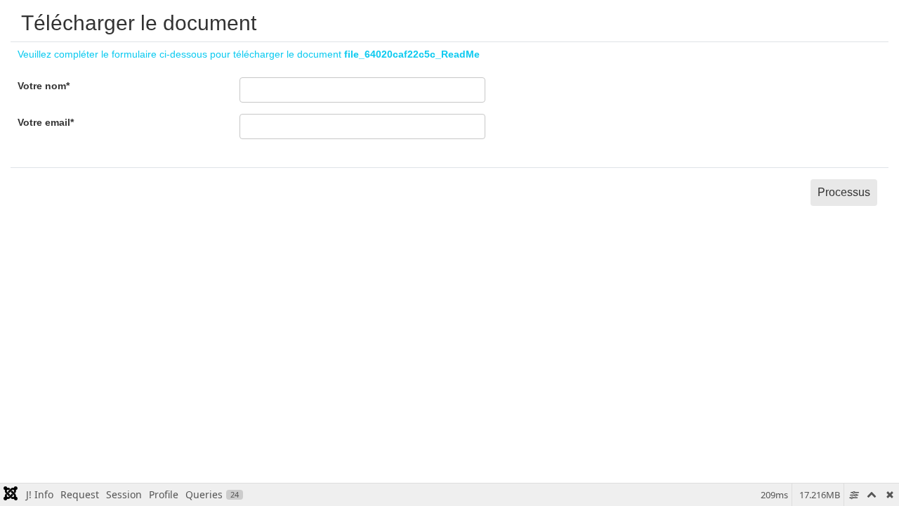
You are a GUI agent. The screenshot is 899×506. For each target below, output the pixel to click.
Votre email (46, 122)
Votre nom (44, 85)
